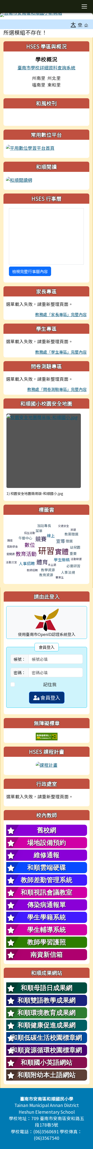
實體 (62, 551)
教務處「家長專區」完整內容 (61, 314)
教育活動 (26, 553)
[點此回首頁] (46, 15)
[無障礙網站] (47, 736)
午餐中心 (25, 537)
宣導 (60, 541)
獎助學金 (12, 546)
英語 (73, 529)
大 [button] (73, 24)
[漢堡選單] (84, 6)
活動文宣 (11, 562)
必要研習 (73, 565)
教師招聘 (32, 570)
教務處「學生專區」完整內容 (61, 352)
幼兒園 (75, 547)
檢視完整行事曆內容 (30, 271)
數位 (30, 544)
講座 (10, 540)
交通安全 (63, 526)
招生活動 (29, 533)
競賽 (41, 538)
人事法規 (68, 572)
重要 (73, 553)
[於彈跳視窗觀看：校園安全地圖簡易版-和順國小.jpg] (43, 451)
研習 (46, 550)
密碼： (20, 672)
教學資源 (48, 569)
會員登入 (49, 697)
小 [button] (86, 24)
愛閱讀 (10, 554)
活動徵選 (76, 559)
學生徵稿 (62, 560)
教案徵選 (71, 533)
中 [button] (80, 24)
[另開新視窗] (30, 147)
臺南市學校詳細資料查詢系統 (46, 67)
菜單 (38, 530)
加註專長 (44, 525)
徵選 (69, 540)
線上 (51, 535)
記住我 (50, 684)
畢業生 (60, 577)
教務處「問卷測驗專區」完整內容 (57, 389)
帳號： (20, 659)
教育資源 (46, 574)
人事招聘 (27, 563)
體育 (42, 562)
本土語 (52, 565)
